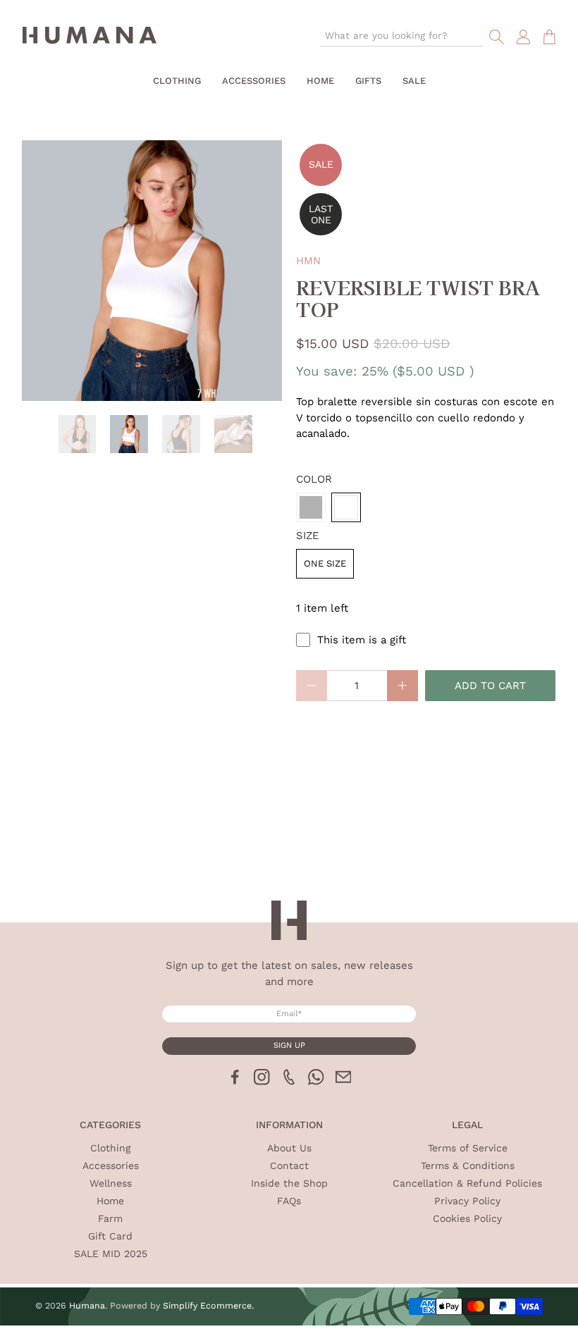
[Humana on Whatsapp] (316, 1081)
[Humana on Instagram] (262, 1081)
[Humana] (89, 37)
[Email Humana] (344, 1081)
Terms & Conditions (468, 1165)
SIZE (307, 535)
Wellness (111, 1183)
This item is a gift (361, 639)
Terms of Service (468, 1148)
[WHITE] (346, 507)
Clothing (177, 80)
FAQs (289, 1200)
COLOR (314, 479)
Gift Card (110, 1236)
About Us (289, 1148)
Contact (289, 1165)
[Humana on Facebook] (235, 1081)
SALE (414, 80)
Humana (87, 1305)
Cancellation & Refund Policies (467, 1183)
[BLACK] (311, 507)
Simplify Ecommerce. (208, 1305)
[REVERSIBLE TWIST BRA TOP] (152, 270)
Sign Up (289, 1045)
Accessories (253, 80)
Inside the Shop (289, 1183)
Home (320, 80)
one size (325, 563)
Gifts (368, 80)
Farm (110, 1218)
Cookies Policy (467, 1218)
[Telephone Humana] (289, 1081)
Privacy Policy (467, 1200)
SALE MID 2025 (110, 1253)
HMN (308, 260)
